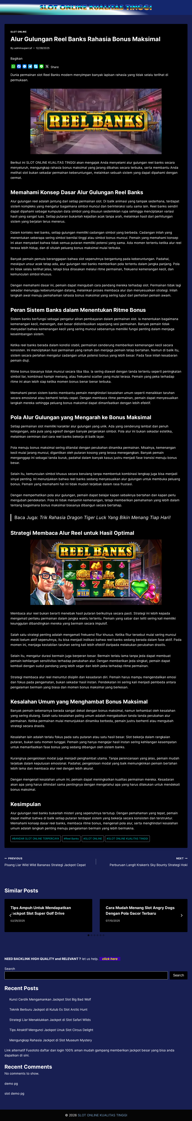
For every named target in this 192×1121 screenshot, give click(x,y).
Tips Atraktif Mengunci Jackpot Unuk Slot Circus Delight (51, 1030)
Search (9, 969)
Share (55, 67)
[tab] (88, 935)
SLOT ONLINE (18, 31)
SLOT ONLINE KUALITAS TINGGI (127, 838)
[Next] (181, 915)
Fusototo (32, 1050)
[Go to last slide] (11, 915)
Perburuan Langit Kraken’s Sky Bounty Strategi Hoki (149, 862)
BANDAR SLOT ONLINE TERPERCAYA (35, 838)
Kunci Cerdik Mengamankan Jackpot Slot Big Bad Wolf (50, 999)
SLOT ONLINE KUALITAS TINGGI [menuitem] (51, 162)
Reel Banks (71, 838)
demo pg (11, 1083)
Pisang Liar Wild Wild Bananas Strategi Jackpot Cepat (45, 862)
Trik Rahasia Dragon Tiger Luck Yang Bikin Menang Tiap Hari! (105, 517)
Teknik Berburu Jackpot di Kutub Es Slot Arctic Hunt (48, 1009)
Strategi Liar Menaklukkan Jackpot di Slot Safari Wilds (50, 1020)
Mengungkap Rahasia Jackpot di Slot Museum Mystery (50, 1040)
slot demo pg (14, 1093)
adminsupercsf (23, 48)
